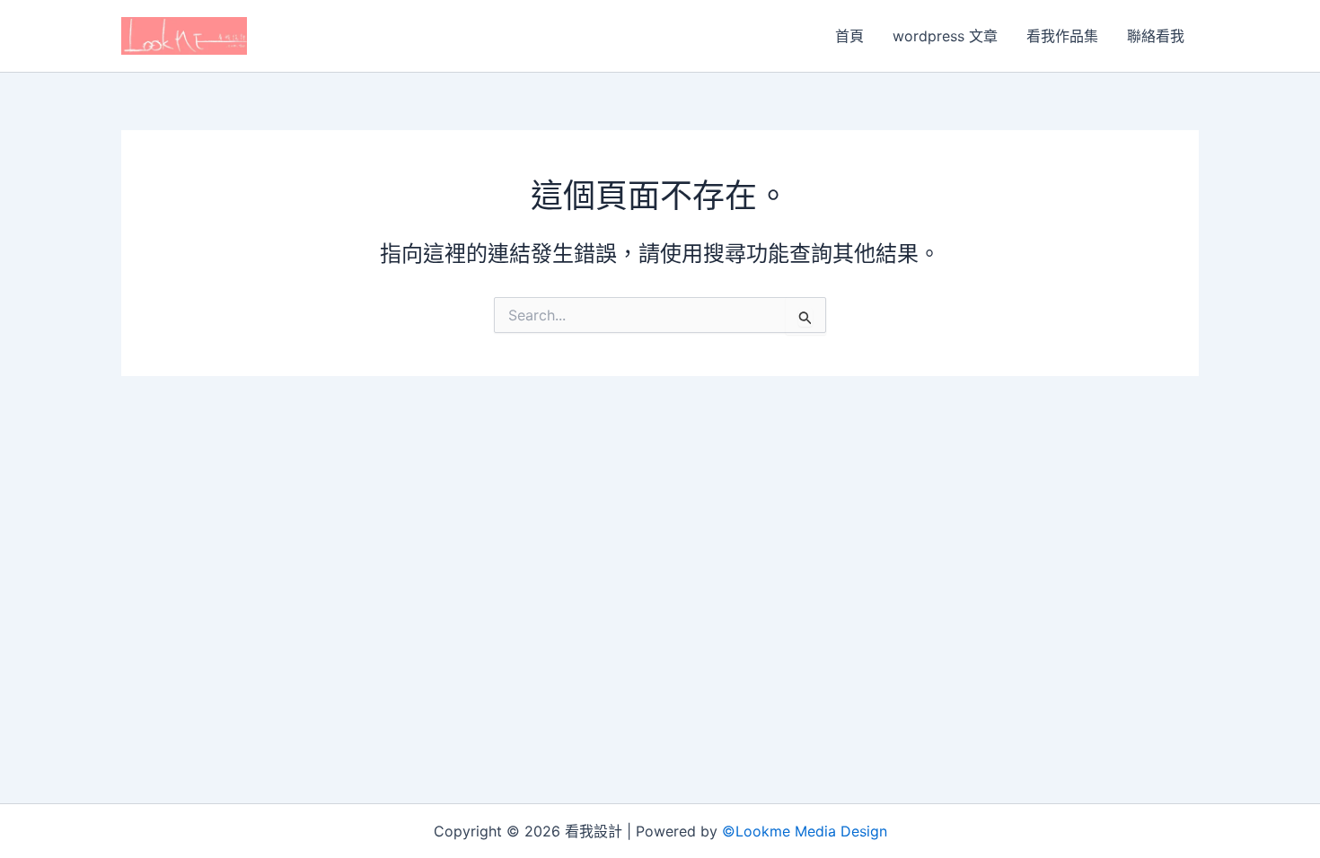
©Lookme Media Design (804, 831)
